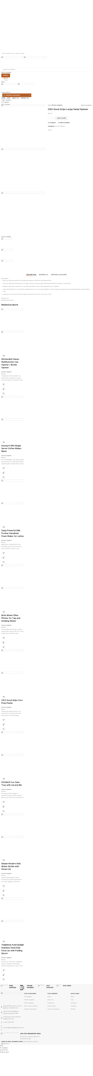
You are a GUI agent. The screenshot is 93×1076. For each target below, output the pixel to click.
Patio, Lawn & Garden (30, 1006)
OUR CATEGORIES (30, 993)
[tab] (31, 275)
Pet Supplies (28, 996)
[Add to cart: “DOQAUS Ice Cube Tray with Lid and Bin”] (3, 806)
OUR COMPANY (52, 993)
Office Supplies (29, 1003)
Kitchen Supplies (6, 372)
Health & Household (30, 1009)
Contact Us (50, 1003)
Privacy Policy (51, 1006)
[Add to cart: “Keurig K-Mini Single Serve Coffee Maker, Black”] (3, 472)
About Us (50, 999)
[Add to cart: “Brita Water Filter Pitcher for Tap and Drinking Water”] (3, 642)
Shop (72, 996)
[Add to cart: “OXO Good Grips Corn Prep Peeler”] (3, 724)
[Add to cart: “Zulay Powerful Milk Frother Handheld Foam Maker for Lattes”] (3, 557)
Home (49, 996)
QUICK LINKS (75, 993)
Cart (72, 999)
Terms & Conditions (53, 1009)
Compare (73, 1006)
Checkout (74, 1003)
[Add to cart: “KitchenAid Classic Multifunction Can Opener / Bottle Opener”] (3, 389)
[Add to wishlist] (3, 384)
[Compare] (3, 355)
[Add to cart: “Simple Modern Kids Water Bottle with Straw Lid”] (3, 890)
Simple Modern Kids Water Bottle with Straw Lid (11, 866)
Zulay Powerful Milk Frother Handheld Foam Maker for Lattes (12, 533)
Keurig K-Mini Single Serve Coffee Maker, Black (11, 448)
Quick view (3, 393)
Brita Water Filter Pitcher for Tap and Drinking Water (10, 618)
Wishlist (73, 1009)
